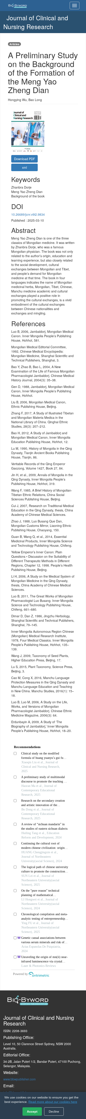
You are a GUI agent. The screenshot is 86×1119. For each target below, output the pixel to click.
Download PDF (24, 159)
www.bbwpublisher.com (19, 1079)
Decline (54, 1111)
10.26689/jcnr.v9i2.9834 (28, 214)
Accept (32, 1111)
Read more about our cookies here (52, 1102)
